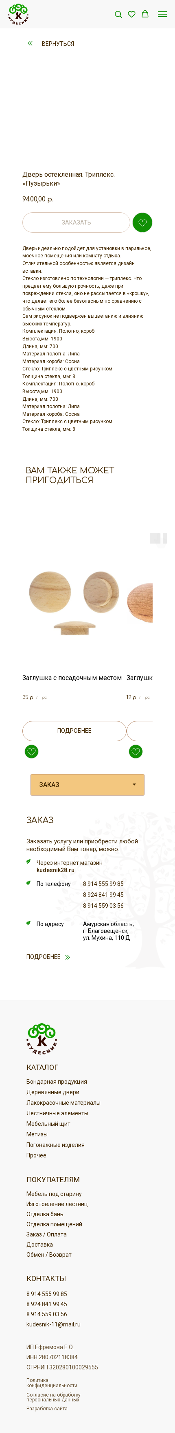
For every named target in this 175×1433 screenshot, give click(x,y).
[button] (118, 14)
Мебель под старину (54, 1194)
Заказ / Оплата (46, 1234)
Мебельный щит (48, 1124)
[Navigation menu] (162, 14)
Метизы (37, 1134)
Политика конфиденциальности (51, 1382)
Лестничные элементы (57, 1113)
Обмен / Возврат (49, 1254)
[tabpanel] (87, 904)
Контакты (46, 1278)
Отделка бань (44, 1214)
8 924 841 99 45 (103, 895)
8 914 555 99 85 (103, 884)
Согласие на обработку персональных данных (53, 1397)
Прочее (36, 1155)
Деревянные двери (52, 1092)
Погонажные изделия (55, 1145)
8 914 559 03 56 (103, 906)
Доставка (39, 1244)
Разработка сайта (47, 1409)
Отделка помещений (54, 1224)
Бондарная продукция (56, 1081)
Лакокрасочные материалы (63, 1102)
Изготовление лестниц (57, 1204)
